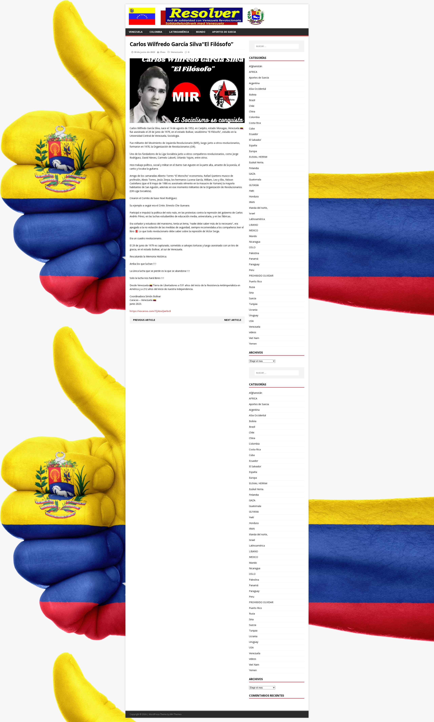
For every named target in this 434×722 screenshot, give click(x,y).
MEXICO (253, 230)
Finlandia (254, 168)
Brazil (252, 100)
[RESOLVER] (217, 16)
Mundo (200, 31)
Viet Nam (254, 338)
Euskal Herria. (256, 162)
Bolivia (252, 94)
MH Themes (175, 714)
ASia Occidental (257, 88)
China (252, 111)
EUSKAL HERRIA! (258, 156)
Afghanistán (255, 66)
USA (251, 321)
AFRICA (253, 71)
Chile (251, 106)
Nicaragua (254, 241)
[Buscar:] (277, 46)
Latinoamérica (179, 31)
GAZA (252, 173)
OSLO (252, 247)
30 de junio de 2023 (144, 52)
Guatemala (255, 179)
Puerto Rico (255, 281)
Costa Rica (255, 122)
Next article (232, 319)
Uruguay (253, 315)
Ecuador (253, 134)
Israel (252, 213)
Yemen (253, 343)
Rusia (252, 287)
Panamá (253, 258)
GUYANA (254, 185)
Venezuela (136, 31)
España (253, 145)
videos (252, 332)
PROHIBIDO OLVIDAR (261, 275)
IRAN (252, 202)
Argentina (254, 83)
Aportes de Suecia (224, 31)
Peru (251, 270)
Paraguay (254, 264)
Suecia (252, 298)
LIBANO (253, 224)
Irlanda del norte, (258, 207)
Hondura (254, 196)
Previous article (144, 319)
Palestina (254, 253)
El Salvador (255, 139)
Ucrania (253, 309)
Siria (251, 292)
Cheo (162, 52)
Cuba (252, 128)
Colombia (156, 31)
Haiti (251, 190)
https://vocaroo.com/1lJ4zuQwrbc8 (150, 311)
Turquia (253, 304)
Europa (253, 151)
